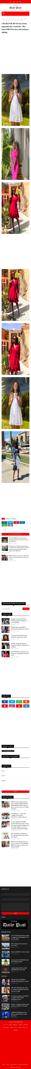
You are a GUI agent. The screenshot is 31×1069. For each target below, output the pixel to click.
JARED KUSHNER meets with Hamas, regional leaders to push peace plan (19, 1014)
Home (3, 18)
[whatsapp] (19, 701)
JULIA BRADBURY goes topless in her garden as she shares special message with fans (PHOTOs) (18, 539)
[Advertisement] (15, 54)
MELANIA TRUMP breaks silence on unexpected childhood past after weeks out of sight (20, 989)
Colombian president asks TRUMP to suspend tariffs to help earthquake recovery (19, 997)
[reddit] (26, 701)
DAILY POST (20, 1022)
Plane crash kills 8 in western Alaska (20, 952)
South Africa (6, 1027)
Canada (10, 1024)
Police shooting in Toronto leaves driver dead (19, 944)
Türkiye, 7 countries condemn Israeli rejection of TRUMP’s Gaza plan (20, 1005)
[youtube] (19, 706)
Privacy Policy (14, 1064)
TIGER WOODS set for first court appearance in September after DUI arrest (20, 653)
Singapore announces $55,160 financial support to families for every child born (19, 620)
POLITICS (7, 18)
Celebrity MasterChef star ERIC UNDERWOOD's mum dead (19, 969)
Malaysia (26, 1024)
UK (6, 1024)
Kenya (16, 1027)
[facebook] (11, 1)
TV (27, 1027)
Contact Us (18, 1067)
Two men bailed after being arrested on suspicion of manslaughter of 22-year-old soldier (20, 937)
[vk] (26, 706)
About (8, 1064)
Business (16, 1030)
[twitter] (14, 1)
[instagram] (17, 1)
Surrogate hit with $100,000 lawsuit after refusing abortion (20, 960)
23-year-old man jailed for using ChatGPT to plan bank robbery (19, 636)
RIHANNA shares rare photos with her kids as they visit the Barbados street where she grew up (19, 557)
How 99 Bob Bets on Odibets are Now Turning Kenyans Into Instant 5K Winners (19, 835)
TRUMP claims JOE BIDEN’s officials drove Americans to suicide (20, 628)
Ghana (20, 1027)
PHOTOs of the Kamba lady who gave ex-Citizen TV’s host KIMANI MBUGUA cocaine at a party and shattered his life (19, 844)
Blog (24, 1027)
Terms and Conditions (23, 1064)
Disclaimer (12, 1067)
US (4, 1024)
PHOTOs (8, 518)
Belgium (15, 1024)
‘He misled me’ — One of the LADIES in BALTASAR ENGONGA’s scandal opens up (18, 815)
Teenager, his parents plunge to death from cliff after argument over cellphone (20, 645)
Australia (20, 1024)
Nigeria (11, 1027)
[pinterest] (20, 1)
